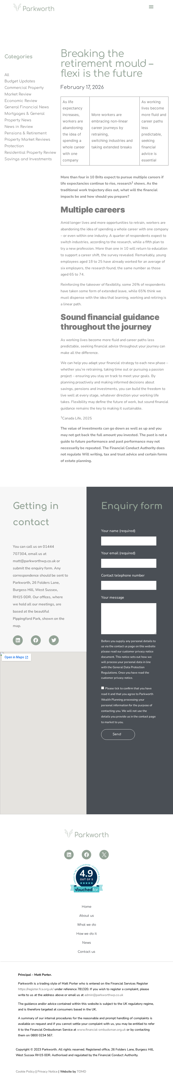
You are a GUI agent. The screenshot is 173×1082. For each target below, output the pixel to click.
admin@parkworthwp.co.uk (103, 995)
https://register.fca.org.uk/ (36, 989)
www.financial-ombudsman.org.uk (101, 1030)
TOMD (81, 1071)
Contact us (86, 951)
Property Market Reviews (27, 140)
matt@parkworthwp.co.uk (34, 561)
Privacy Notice (47, 1071)
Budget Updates (20, 81)
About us (86, 915)
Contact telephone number (123, 575)
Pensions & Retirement (26, 133)
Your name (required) (118, 530)
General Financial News (27, 107)
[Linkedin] (18, 640)
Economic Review (21, 101)
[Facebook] (36, 640)
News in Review (19, 127)
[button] (151, 6)
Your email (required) (118, 553)
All (7, 75)
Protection (14, 146)
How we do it (86, 933)
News (86, 942)
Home (86, 906)
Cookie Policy (25, 1071)
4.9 (86, 873)
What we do (86, 924)
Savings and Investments (28, 159)
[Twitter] (54, 640)
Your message (112, 597)
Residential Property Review (30, 153)
